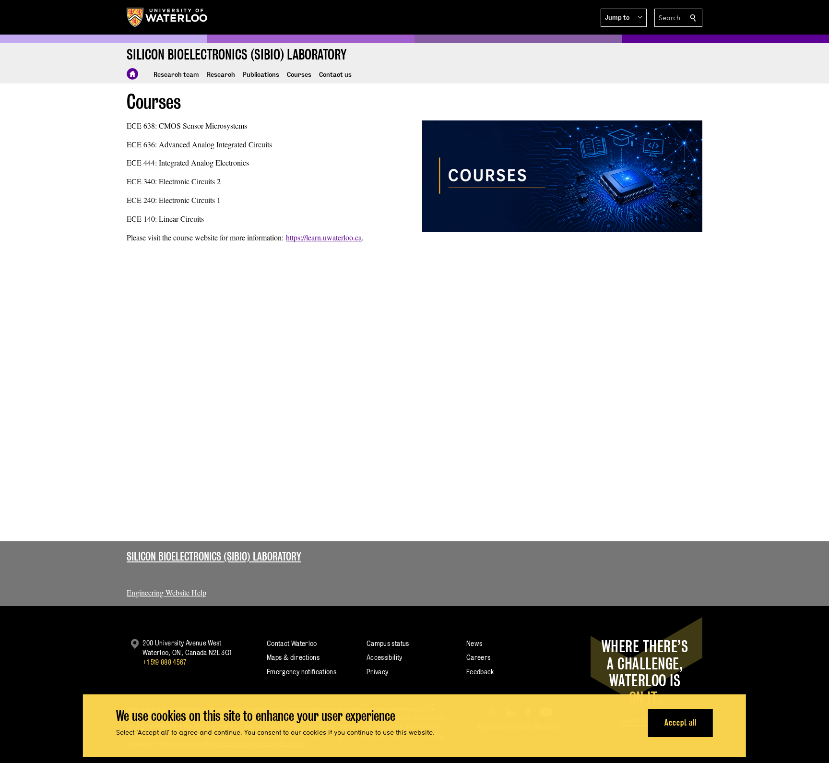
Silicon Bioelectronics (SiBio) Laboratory (214, 556)
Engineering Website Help (166, 592)
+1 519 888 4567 (164, 662)
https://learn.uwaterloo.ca (324, 237)
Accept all (680, 722)
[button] (623, 17)
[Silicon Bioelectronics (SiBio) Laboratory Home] (132, 74)
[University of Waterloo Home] (167, 17)
